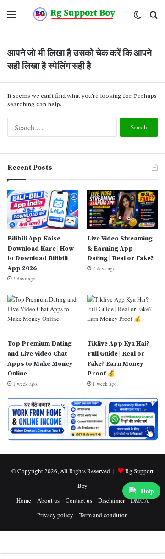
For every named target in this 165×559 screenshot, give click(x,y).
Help (147, 491)
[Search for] (153, 17)
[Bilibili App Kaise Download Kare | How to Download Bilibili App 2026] (42, 209)
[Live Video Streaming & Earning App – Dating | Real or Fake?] (122, 209)
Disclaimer (111, 500)
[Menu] (11, 17)
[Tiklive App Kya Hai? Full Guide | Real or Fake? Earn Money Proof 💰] (122, 315)
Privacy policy (55, 515)
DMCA (139, 500)
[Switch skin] (137, 17)
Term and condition (103, 515)
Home (23, 500)
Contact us (79, 500)
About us (48, 500)
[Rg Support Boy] (74, 14)
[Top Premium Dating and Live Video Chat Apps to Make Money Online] (42, 315)
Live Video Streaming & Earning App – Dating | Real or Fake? (120, 249)
